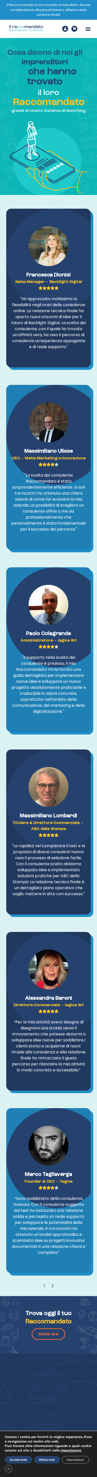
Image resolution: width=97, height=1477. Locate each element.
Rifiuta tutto (47, 1460)
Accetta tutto (18, 1460)
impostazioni (71, 1450)
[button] (88, 29)
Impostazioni (75, 1460)
